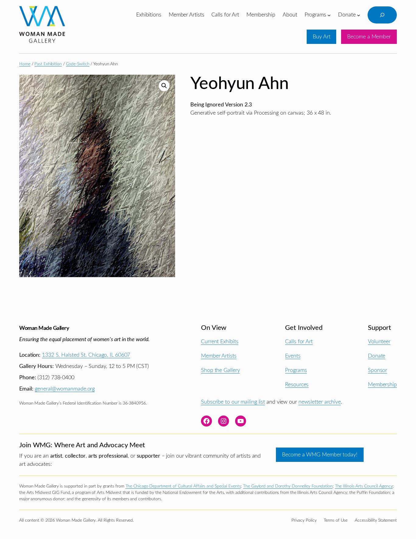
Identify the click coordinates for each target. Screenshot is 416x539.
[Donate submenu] (358, 14)
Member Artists (219, 356)
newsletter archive (319, 402)
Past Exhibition (48, 64)
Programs (296, 370)
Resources (296, 384)
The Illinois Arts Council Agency (364, 486)
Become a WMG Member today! (319, 455)
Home (24, 64)
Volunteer (379, 341)
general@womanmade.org (65, 389)
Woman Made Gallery (44, 328)
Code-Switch (78, 64)
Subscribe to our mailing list (233, 402)
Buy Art (321, 37)
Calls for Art (299, 341)
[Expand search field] (382, 14)
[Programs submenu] (329, 14)
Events (292, 356)
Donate (376, 356)
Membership (382, 384)
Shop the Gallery (220, 370)
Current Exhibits (219, 341)
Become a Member (369, 37)
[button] (164, 85)
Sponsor (377, 370)
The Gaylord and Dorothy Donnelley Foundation (288, 486)
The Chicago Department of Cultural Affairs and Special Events (183, 486)
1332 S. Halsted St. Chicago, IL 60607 (86, 355)
